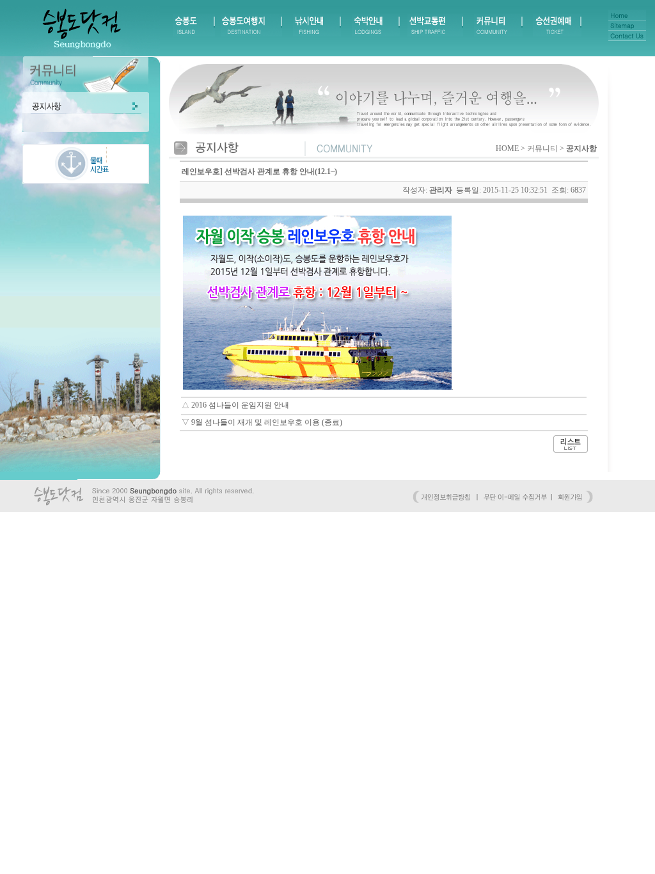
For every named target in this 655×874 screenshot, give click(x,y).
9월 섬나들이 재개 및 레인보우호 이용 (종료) (266, 422)
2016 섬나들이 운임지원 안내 (240, 405)
